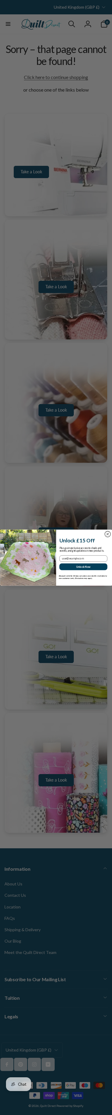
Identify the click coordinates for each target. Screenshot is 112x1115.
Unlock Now (83, 566)
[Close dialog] (107, 534)
